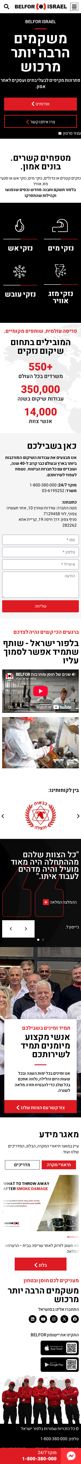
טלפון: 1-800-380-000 (59, 1439)
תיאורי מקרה (59, 1165)
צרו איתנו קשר (42, 122)
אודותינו (42, 104)
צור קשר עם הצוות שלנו (43, 1108)
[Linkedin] (33, 1319)
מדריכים (22, 1165)
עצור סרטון (72, 133)
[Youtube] (43, 1319)
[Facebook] (75, 1319)
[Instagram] (54, 1319)
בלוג (43, 1265)
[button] (2, 816)
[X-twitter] (64, 1319)
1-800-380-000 (39, 1458)
